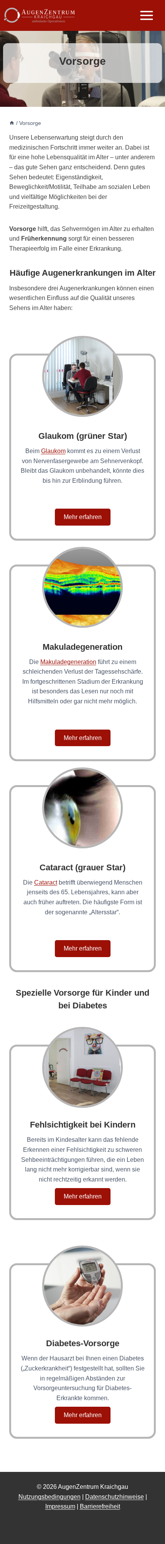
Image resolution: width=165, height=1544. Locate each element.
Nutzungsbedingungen (49, 1496)
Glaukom (53, 451)
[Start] (12, 123)
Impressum (60, 1506)
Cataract (45, 882)
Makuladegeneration (68, 662)
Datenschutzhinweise (114, 1496)
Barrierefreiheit (100, 1506)
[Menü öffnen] (150, 15)
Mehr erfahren (83, 517)
